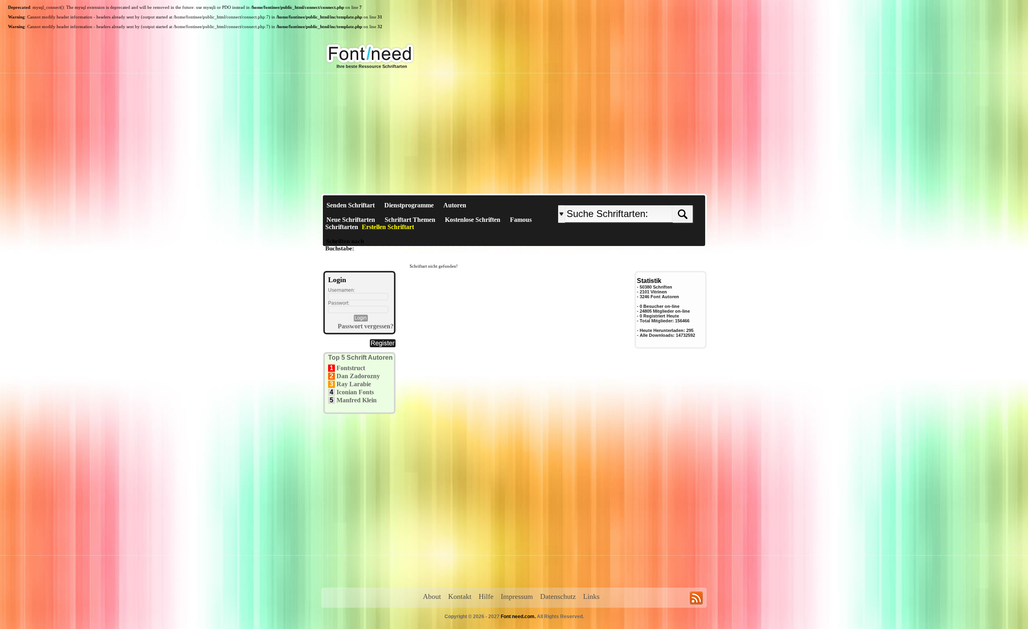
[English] (641, 199)
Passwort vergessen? (366, 326)
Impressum (517, 596)
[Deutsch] (646, 199)
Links (591, 596)
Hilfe (486, 596)
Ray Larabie (354, 384)
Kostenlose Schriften (472, 219)
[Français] (643, 199)
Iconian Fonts (355, 392)
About (432, 596)
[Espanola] (652, 199)
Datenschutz (558, 596)
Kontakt (459, 596)
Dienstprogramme (409, 205)
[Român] (648, 199)
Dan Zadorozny (358, 376)
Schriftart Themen (410, 219)
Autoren (454, 205)
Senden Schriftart (350, 205)
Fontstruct (351, 368)
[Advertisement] (514, 133)
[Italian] (650, 199)
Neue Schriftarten (350, 219)
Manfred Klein (357, 400)
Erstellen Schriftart (388, 226)
